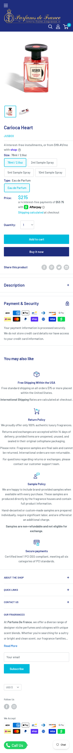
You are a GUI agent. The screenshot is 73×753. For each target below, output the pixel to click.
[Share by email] (66, 267)
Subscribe (17, 669)
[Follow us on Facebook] (6, 706)
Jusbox (9, 136)
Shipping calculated (30, 212)
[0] (65, 26)
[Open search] (50, 27)
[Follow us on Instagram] (14, 706)
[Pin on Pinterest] (51, 267)
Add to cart (36, 239)
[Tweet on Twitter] (59, 267)
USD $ (9, 687)
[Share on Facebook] (44, 267)
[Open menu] (6, 5)
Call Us (17, 745)
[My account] (58, 27)
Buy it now (36, 251)
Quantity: (10, 225)
